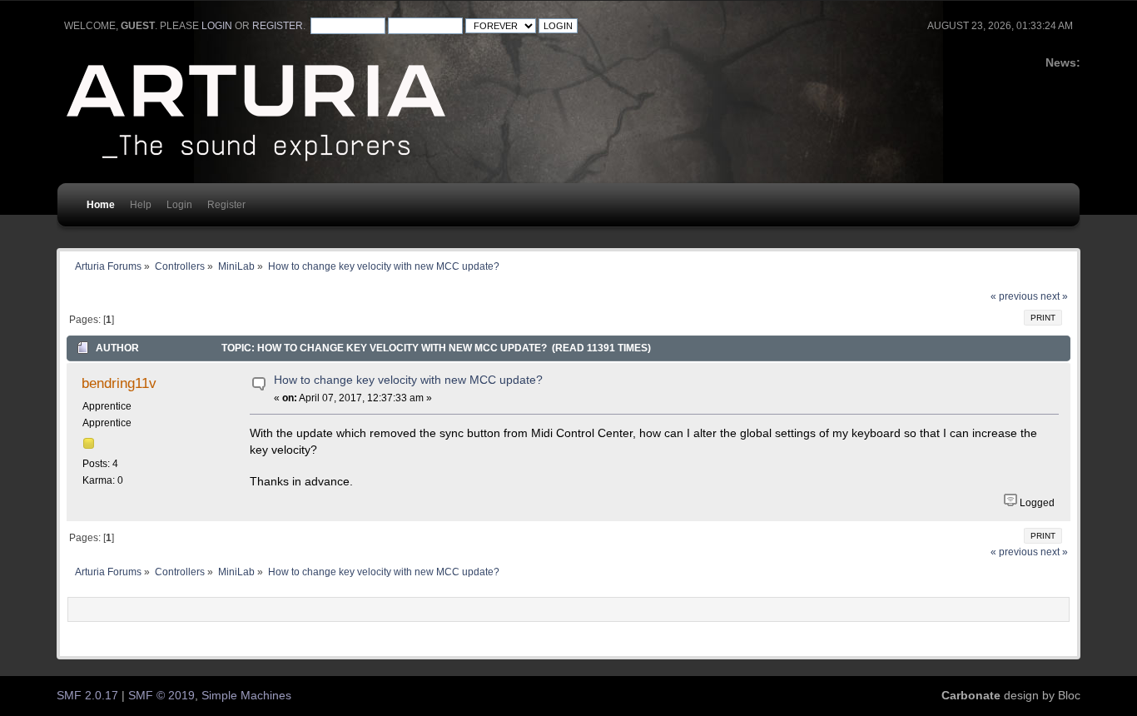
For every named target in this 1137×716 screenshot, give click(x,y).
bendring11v (119, 382)
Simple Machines (246, 695)
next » (1054, 296)
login (216, 26)
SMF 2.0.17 (87, 695)
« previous (1014, 296)
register (277, 26)
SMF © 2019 (161, 695)
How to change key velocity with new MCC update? (408, 380)
